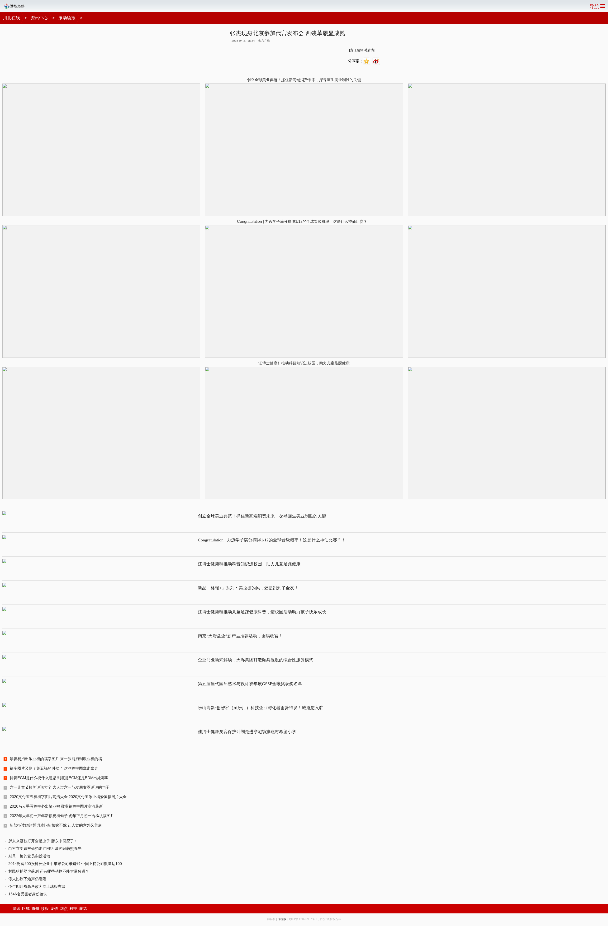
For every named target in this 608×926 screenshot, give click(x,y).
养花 (83, 909)
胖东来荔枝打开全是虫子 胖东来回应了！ (43, 841)
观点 (64, 909)
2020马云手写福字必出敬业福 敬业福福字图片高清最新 (56, 806)
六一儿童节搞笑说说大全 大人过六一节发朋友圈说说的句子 (59, 787)
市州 (35, 909)
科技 (73, 909)
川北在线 (11, 17)
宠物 (54, 909)
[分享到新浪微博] (376, 61)
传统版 (282, 919)
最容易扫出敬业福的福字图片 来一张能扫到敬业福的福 (56, 759)
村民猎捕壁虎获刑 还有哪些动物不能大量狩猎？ (48, 871)
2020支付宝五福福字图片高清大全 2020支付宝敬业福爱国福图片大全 (68, 797)
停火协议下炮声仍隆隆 (27, 879)
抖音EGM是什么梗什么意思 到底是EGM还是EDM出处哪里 (59, 778)
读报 (45, 909)
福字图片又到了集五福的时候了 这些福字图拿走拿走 (54, 768)
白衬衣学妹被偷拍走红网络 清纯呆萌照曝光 (44, 849)
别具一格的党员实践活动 (29, 856)
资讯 (16, 909)
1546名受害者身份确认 (27, 894)
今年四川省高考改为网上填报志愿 (36, 886)
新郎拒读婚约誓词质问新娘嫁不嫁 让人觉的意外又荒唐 (56, 825)
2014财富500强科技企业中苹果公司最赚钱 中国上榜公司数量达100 (65, 864)
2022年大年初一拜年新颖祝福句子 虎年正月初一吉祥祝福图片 (62, 816)
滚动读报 (67, 17)
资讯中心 (39, 17)
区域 (26, 909)
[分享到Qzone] (367, 61)
